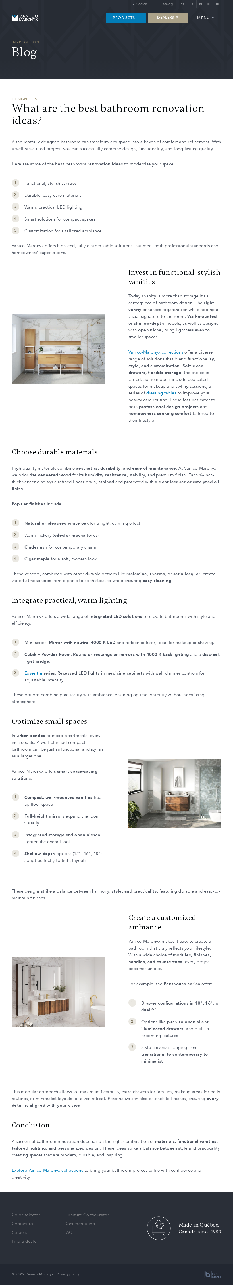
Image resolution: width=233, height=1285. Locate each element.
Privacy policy (68, 1274)
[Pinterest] (200, 4)
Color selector (26, 1215)
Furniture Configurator (86, 1215)
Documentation (79, 1224)
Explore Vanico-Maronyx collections (47, 1170)
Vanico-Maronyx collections (156, 352)
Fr (182, 4)
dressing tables (161, 393)
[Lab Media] (212, 1274)
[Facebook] (192, 4)
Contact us (22, 1224)
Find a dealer (25, 1241)
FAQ (68, 1232)
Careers (19, 1232)
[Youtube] (217, 4)
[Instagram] (209, 4)
